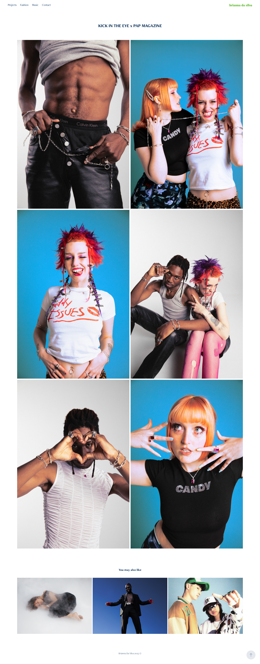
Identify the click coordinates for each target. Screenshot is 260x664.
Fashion (24, 5)
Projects (12, 5)
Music (35, 5)
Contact (46, 5)
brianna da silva (240, 5)
